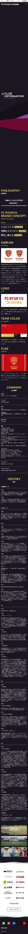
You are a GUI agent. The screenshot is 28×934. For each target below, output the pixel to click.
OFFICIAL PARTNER (14, 909)
